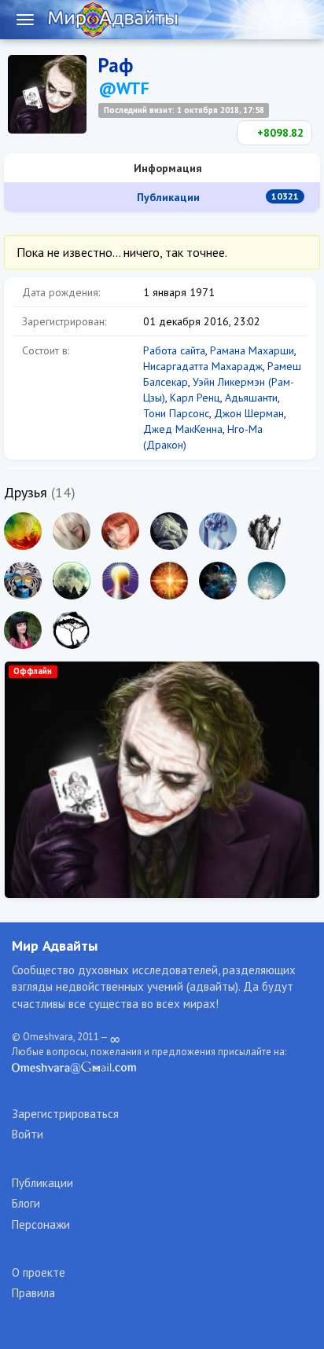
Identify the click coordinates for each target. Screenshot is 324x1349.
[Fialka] (23, 630)
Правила (33, 1292)
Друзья (25, 492)
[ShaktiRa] (120, 531)
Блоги (26, 1203)
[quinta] (218, 531)
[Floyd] (71, 580)
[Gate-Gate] (169, 531)
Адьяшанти (251, 397)
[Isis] (218, 580)
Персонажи (41, 1224)
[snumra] (71, 630)
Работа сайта (174, 350)
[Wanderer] (266, 531)
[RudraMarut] (23, 580)
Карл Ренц (195, 397)
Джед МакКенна (183, 429)
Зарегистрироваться (65, 1113)
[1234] (266, 580)
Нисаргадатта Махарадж (203, 366)
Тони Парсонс (176, 413)
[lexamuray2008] (120, 580)
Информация (166, 168)
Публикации (216, 197)
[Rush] (169, 580)
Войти (27, 1134)
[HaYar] (23, 531)
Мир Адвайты (55, 946)
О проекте (38, 1272)
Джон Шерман (249, 413)
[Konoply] (71, 531)
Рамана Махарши (252, 350)
